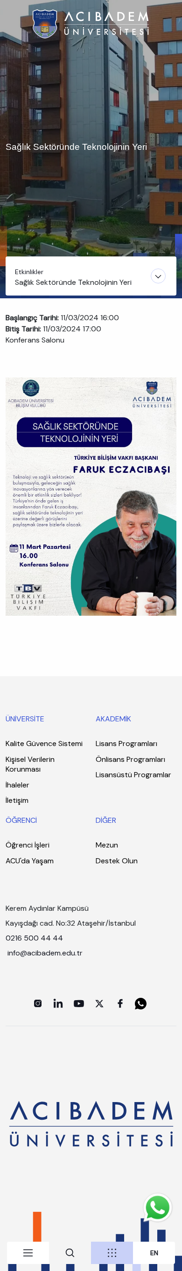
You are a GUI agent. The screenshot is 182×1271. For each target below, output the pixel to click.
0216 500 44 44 (34, 938)
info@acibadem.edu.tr (46, 953)
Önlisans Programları (130, 759)
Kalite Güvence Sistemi (44, 743)
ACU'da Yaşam (30, 861)
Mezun (107, 845)
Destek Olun (117, 861)
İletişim (17, 800)
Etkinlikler (29, 272)
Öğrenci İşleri (27, 845)
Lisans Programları (126, 743)
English (154, 1253)
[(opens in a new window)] (37, 1003)
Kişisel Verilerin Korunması (30, 764)
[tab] (28, 1253)
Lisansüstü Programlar (133, 775)
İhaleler (17, 785)
